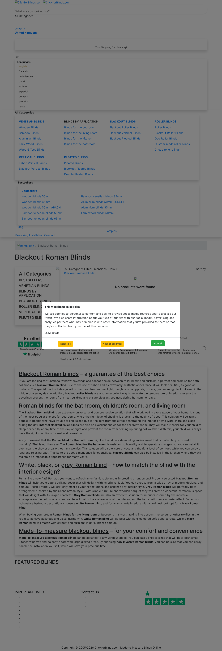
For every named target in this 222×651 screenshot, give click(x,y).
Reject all (65, 343)
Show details (52, 332)
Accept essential (112, 343)
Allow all (157, 343)
